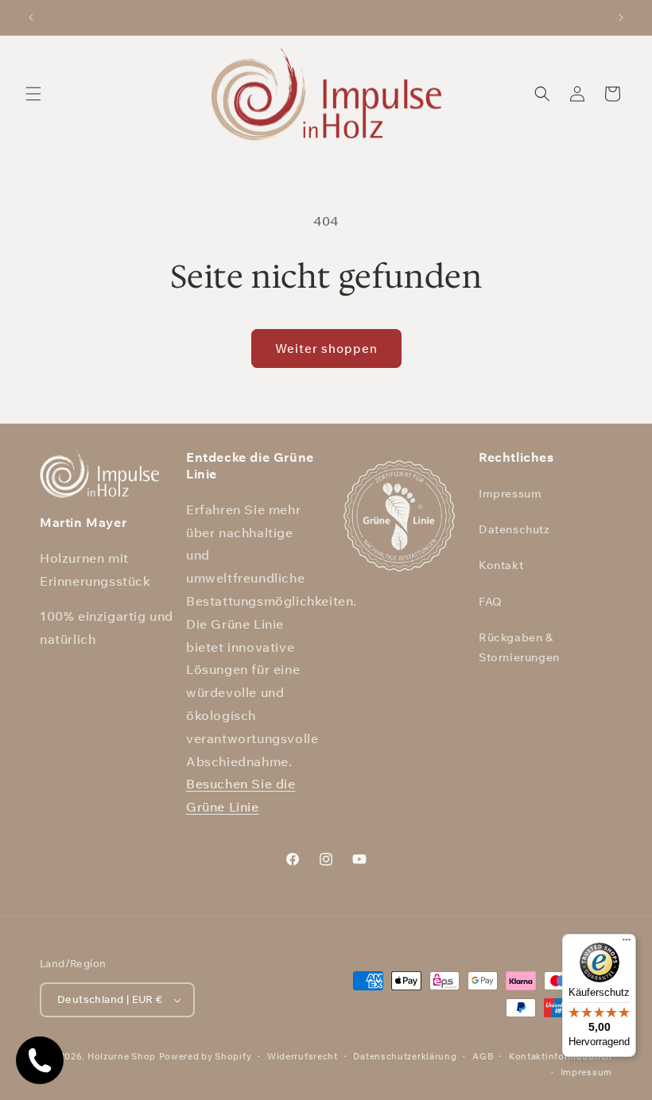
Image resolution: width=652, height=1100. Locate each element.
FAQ (491, 602)
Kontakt (501, 565)
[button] (33, 93)
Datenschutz (514, 529)
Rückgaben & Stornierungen (519, 647)
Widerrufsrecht (302, 1056)
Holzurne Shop (121, 1056)
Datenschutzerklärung (404, 1056)
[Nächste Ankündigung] (620, 17)
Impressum (510, 493)
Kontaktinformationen (560, 1056)
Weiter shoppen (326, 348)
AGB (482, 1056)
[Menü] (626, 943)
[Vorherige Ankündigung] (31, 17)
